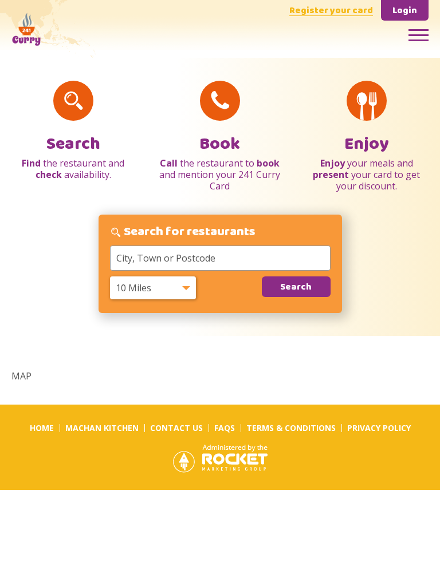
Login (404, 11)
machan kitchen (102, 427)
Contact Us (176, 427)
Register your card (331, 11)
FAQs (224, 427)
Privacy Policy (379, 427)
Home (42, 427)
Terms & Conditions (291, 427)
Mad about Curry (48, 28)
